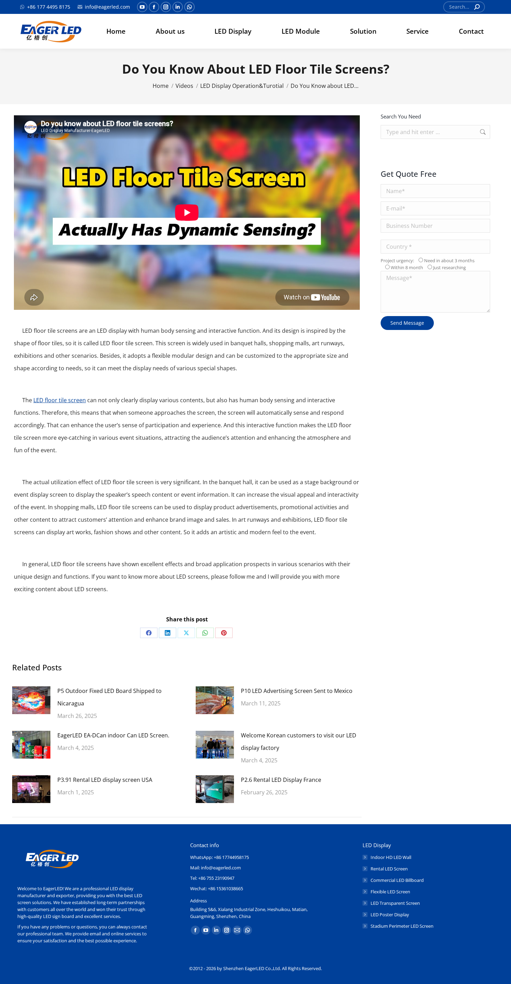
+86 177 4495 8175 (48, 6)
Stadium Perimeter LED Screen (402, 926)
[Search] (477, 7)
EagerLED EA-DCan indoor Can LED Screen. (113, 735)
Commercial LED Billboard (397, 880)
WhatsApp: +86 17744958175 (219, 857)
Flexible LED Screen (390, 891)
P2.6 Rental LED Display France (281, 780)
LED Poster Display (390, 914)
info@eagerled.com (107, 6)
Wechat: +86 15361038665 (216, 888)
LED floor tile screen (59, 400)
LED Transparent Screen (395, 903)
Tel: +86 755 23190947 (212, 878)
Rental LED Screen (389, 869)
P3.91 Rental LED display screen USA (104, 780)
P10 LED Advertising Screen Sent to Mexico (296, 691)
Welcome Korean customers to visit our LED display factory (298, 741)
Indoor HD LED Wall (391, 857)
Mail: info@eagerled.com (215, 868)
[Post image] (31, 700)
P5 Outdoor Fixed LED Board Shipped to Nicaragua (109, 697)
